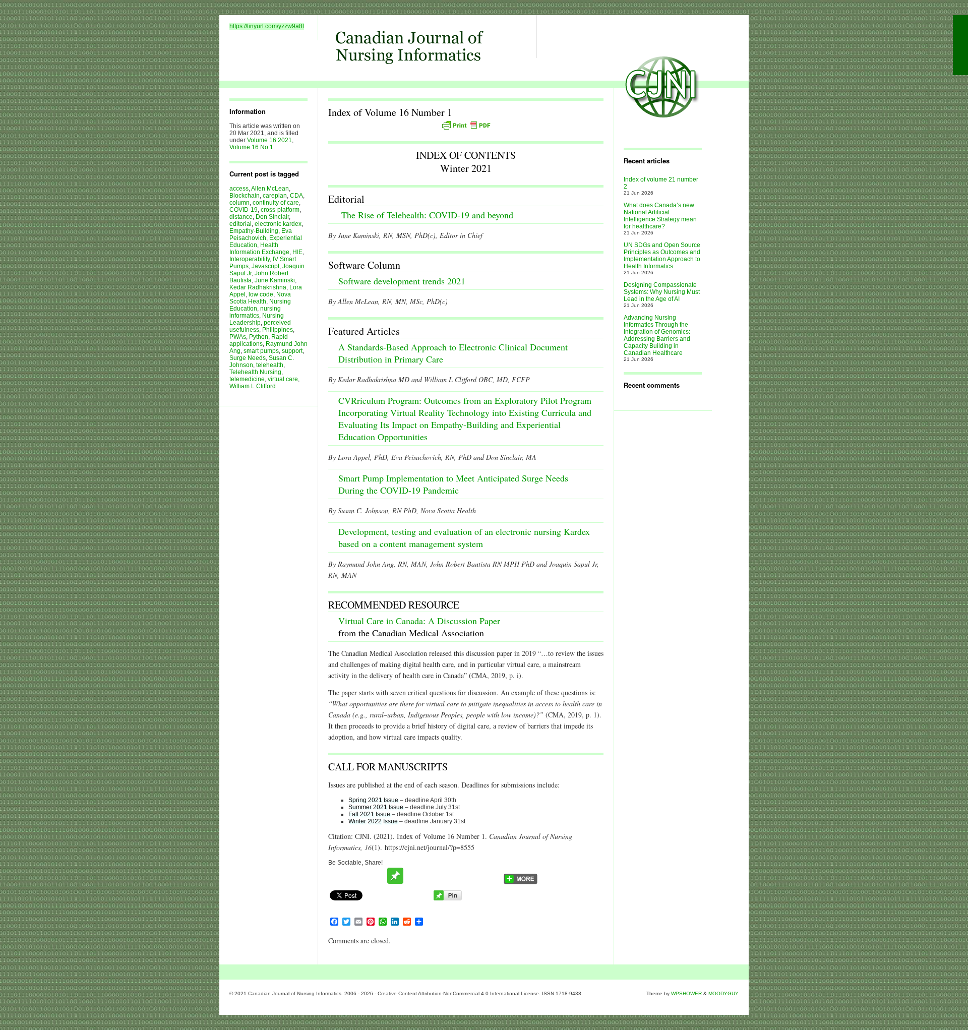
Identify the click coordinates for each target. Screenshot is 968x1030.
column (239, 202)
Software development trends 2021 (401, 281)
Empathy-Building (253, 230)
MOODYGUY (723, 993)
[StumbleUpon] (434, 876)
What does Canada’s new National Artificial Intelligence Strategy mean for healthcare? (660, 216)
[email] (376, 876)
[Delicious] (453, 876)
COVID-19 (243, 209)
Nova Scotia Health (260, 298)
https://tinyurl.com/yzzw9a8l (266, 26)
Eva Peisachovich (260, 234)
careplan (275, 195)
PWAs (237, 336)
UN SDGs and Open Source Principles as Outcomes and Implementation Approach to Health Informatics (662, 255)
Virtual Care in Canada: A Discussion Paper (419, 621)
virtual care (283, 379)
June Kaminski (275, 280)
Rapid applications (258, 340)
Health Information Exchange (259, 248)
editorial (240, 223)
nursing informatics (255, 312)
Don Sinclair (272, 216)
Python (258, 336)
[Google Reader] (472, 876)
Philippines (277, 329)
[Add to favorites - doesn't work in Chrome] (414, 876)
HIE (297, 252)
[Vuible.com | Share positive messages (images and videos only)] (395, 881)
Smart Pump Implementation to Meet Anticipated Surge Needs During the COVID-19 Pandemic (453, 484)
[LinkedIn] (491, 876)
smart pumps (261, 350)
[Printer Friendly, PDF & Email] (466, 125)
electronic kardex (278, 223)
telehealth (269, 365)
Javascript (265, 266)
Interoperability (249, 259)
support (292, 350)
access (239, 188)
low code (261, 294)
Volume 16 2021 (269, 140)
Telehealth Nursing (255, 372)
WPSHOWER (686, 993)
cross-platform (280, 209)
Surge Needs (247, 357)
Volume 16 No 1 (251, 147)
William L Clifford (252, 386)
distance (241, 216)
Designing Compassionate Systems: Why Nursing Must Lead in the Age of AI (662, 291)
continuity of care (276, 202)
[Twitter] (338, 876)
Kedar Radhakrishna (257, 287)
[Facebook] (357, 876)
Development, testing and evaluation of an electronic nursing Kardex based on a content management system (464, 537)
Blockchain (244, 195)
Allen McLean (270, 188)
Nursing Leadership (256, 319)
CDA (296, 195)
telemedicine (247, 379)
